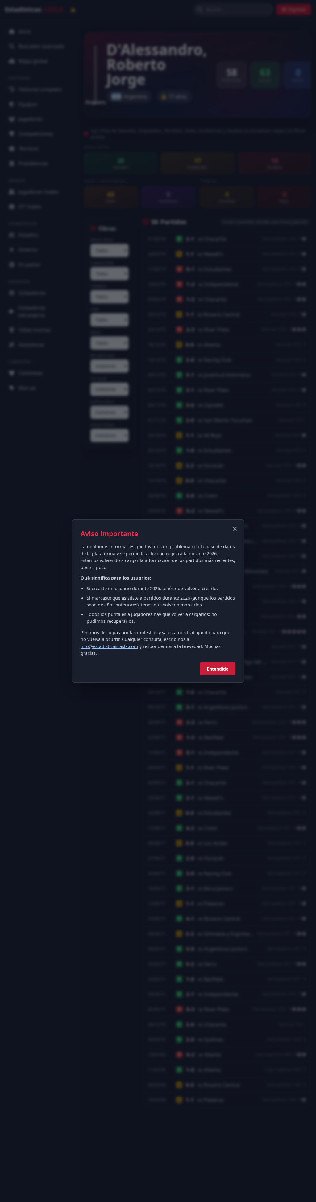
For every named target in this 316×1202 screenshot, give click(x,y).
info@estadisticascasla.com (109, 646)
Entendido (218, 669)
